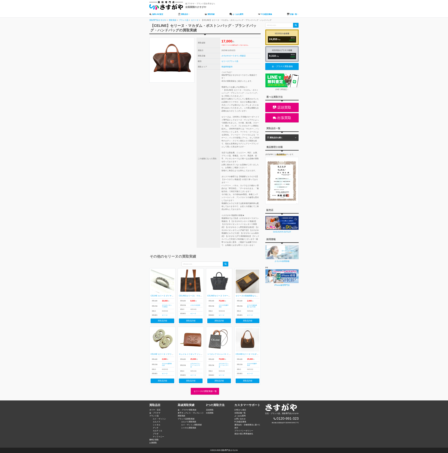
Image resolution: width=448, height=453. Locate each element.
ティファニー (158, 437)
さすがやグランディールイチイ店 (195, 365)
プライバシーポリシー (243, 431)
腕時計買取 (154, 440)
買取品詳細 (162, 321)
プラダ (155, 434)
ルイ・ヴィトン (159, 419)
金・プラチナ (155, 413)
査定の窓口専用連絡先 (243, 434)
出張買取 (283, 118)
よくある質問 (240, 416)
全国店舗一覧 (240, 413)
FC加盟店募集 (240, 422)
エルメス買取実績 (188, 422)
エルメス (156, 422)
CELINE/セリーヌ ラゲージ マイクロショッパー (227, 296)
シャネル (156, 425)
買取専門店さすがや (229, 450)
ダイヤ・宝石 (155, 410)
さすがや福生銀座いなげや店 (252, 306)
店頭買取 (283, 107)
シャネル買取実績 (188, 428)
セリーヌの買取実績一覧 (205, 391)
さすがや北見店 (195, 305)
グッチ (155, 428)
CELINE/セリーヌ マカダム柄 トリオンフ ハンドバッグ (259, 354)
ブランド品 (233, 61)
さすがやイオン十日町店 (167, 306)
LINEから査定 (240, 410)
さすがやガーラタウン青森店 (233, 56)
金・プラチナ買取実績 (187, 410)
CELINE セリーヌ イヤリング (163, 354)
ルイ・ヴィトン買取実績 (191, 425)
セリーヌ (225, 61)
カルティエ (157, 431)
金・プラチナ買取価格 (282, 66)
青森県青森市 (227, 67)
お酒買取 (153, 443)
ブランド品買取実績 (186, 419)
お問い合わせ (240, 419)
